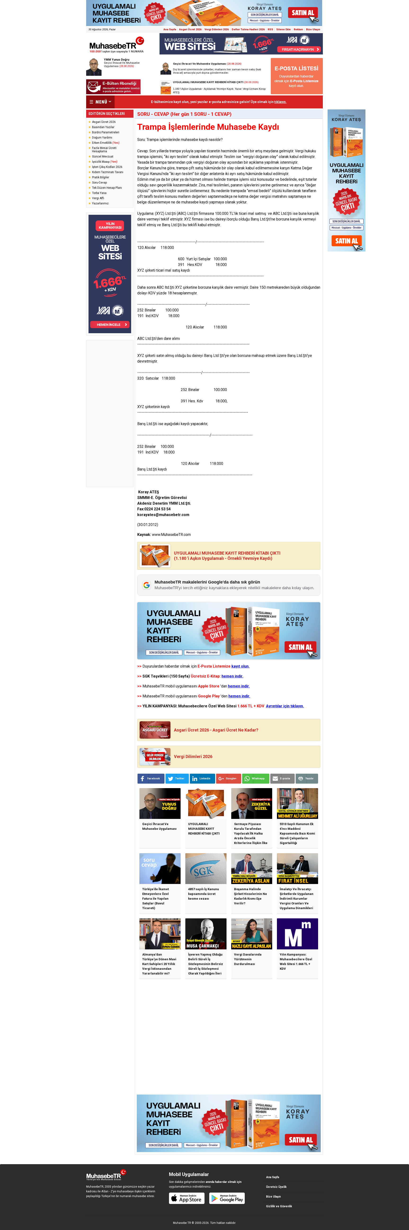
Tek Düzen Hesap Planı (107, 187)
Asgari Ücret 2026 (190, 29)
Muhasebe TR (182, 1223)
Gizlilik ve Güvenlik (279, 1206)
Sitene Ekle (283, 29)
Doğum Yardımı (102, 137)
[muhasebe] (117, 52)
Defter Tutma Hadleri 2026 (248, 29)
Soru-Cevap (99, 182)
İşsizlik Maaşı (104, 161)
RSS (270, 29)
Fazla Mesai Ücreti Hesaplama (104, 149)
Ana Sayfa (170, 29)
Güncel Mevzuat (102, 156)
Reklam (298, 29)
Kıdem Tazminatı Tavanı (107, 172)
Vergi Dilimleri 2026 (216, 29)
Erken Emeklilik (106, 142)
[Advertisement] (110, 414)
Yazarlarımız (100, 203)
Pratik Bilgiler (100, 177)
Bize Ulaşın (313, 29)
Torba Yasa (99, 193)
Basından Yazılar (103, 127)
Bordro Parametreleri (105, 132)
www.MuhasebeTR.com (171, 534)
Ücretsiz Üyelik (276, 1187)
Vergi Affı (98, 198)
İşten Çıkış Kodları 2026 (107, 167)
